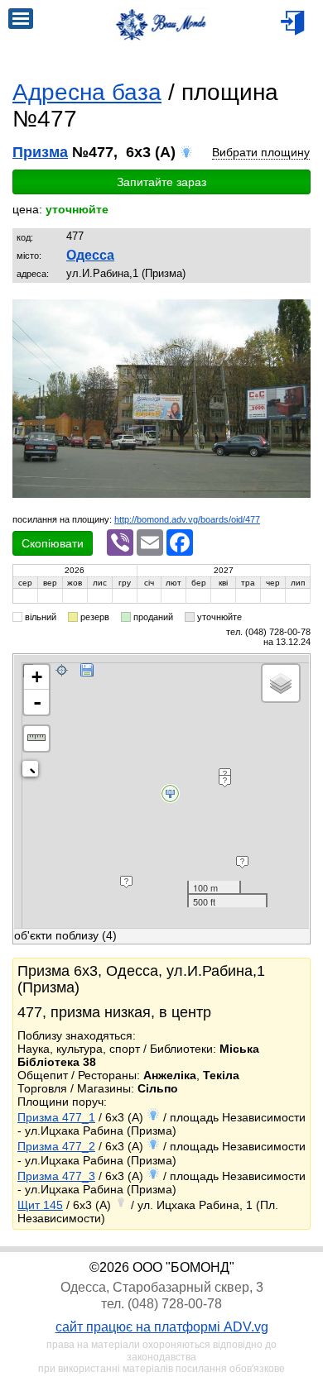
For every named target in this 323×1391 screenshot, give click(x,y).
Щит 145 (40, 1205)
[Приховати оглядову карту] (33, 772)
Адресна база (87, 92)
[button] (295, 314)
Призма (40, 152)
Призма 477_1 (56, 1117)
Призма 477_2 (56, 1146)
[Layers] (281, 683)
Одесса (90, 255)
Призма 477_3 (56, 1176)
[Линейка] (36, 738)
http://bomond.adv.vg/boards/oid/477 (187, 519)
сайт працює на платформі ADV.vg (161, 1327)
